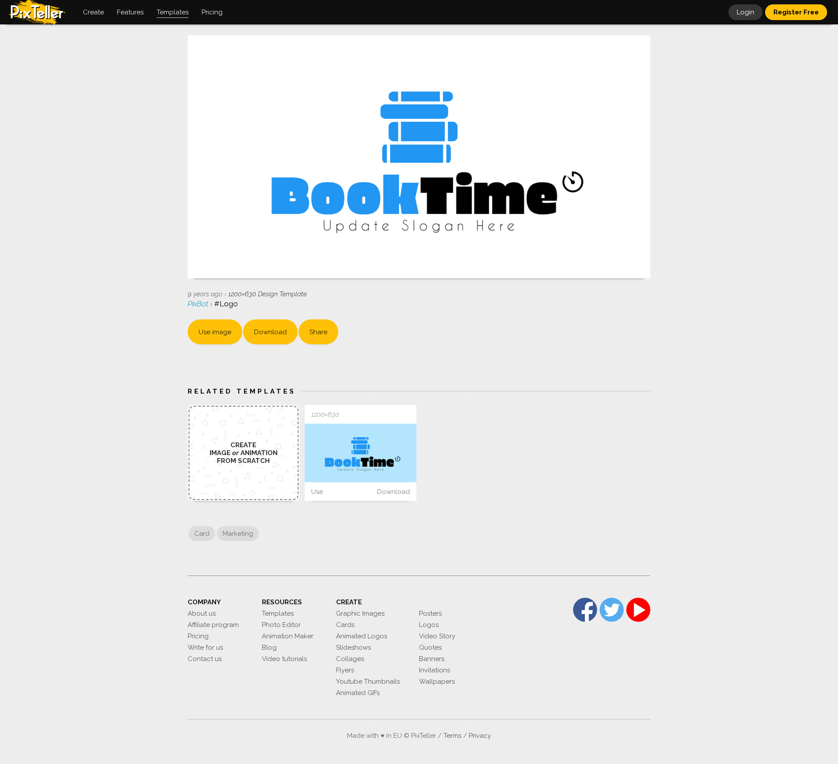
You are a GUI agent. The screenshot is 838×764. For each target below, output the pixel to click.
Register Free (796, 12)
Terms (452, 736)
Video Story (437, 636)
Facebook (585, 610)
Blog (269, 647)
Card (202, 534)
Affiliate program (213, 625)
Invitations (434, 670)
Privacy (480, 736)
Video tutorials (284, 659)
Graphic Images (360, 613)
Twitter (612, 610)
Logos (429, 625)
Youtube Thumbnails (368, 681)
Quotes (430, 647)
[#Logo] (360, 453)
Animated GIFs (358, 693)
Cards (345, 625)
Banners (431, 659)
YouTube (638, 610)
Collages (350, 659)
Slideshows (353, 647)
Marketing (238, 534)
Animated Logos (361, 636)
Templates (278, 613)
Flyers (345, 670)
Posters (430, 613)
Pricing (198, 636)
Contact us (205, 659)
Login (745, 12)
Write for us (205, 647)
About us (202, 613)
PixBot (199, 303)
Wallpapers (437, 681)
